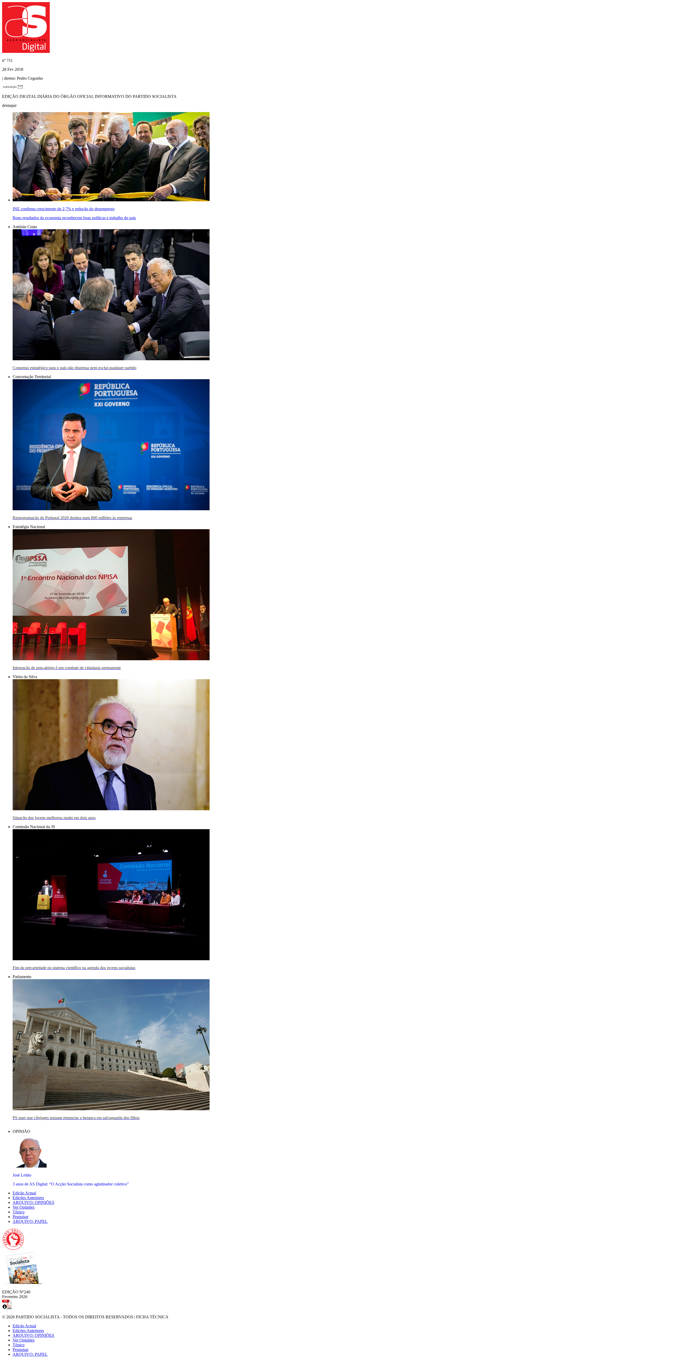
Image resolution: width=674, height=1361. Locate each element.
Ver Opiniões (23, 1207)
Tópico (18, 1212)
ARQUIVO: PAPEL (30, 1221)
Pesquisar (20, 1216)
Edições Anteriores (28, 1197)
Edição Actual (24, 1193)
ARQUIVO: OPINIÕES (33, 1202)
